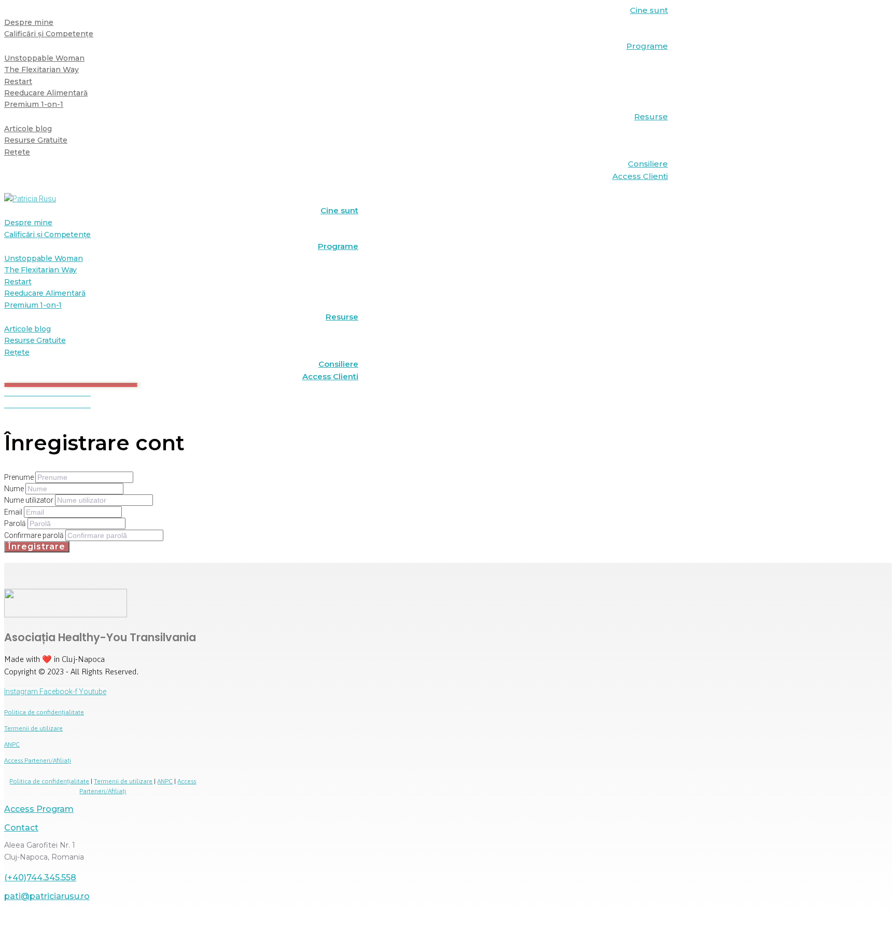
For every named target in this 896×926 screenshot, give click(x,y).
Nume (14, 489)
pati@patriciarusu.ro (47, 896)
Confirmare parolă (34, 535)
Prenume (19, 477)
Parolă (15, 523)
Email (14, 512)
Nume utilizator (29, 500)
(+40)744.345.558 (40, 877)
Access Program (39, 809)
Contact (21, 828)
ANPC (12, 744)
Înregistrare (36, 546)
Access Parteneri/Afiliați (37, 760)
